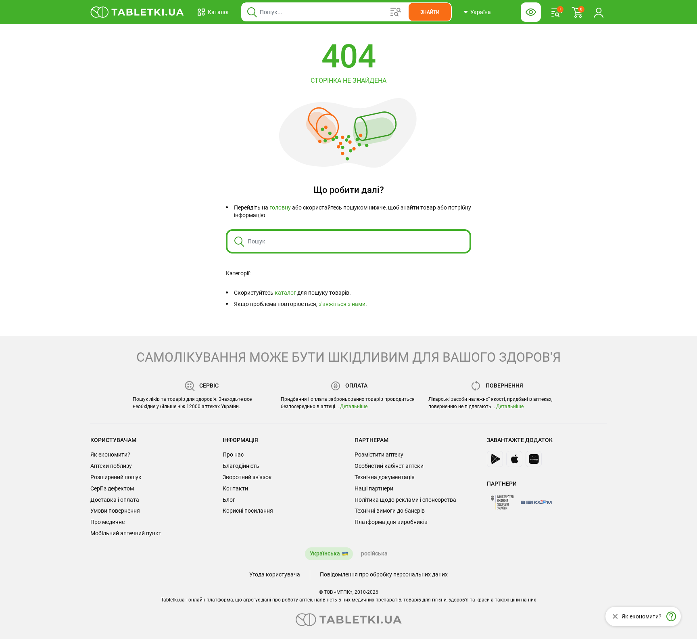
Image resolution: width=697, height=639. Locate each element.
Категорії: (238, 273)
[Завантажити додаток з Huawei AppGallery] (534, 459)
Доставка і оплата (114, 500)
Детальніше (353, 406)
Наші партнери (374, 488)
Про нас (233, 454)
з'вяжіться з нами (342, 304)
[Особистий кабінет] (599, 12)
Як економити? (110, 454)
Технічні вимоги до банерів (390, 510)
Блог (229, 500)
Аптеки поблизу (111, 466)
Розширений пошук (116, 477)
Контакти (235, 488)
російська (374, 553)
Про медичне (107, 522)
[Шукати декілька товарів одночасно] (395, 12)
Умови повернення (115, 510)
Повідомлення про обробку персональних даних (384, 574)
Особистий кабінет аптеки (389, 466)
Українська (325, 553)
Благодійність (241, 466)
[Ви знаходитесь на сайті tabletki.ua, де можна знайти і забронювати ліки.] (137, 12)
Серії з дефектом (112, 488)
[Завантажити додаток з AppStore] (514, 459)
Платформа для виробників (391, 522)
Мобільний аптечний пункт (125, 533)
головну (280, 207)
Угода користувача (274, 574)
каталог (285, 292)
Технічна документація (385, 477)
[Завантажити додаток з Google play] (495, 459)
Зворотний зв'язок (247, 477)
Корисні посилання (248, 510)
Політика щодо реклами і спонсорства (405, 500)
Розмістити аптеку (379, 454)
